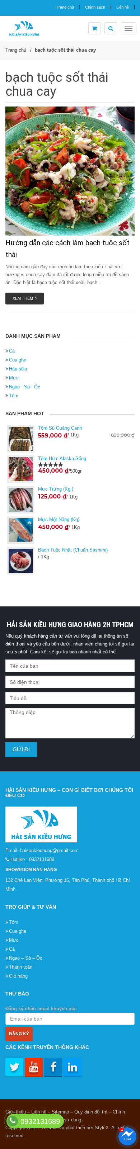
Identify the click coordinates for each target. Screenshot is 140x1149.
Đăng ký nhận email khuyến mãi (41, 1008)
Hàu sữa (18, 369)
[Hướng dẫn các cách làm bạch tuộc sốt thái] (70, 171)
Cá (12, 351)
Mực (14, 377)
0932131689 (41, 859)
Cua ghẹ (17, 360)
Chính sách (95, 7)
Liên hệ (122, 7)
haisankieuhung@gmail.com (49, 850)
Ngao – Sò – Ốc (25, 958)
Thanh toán (20, 967)
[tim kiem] (110, 28)
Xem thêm (24, 298)
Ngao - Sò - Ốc (24, 386)
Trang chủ (65, 7)
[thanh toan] (94, 28)
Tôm (13, 395)
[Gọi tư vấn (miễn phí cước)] (12, 1120)
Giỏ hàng (18, 976)
